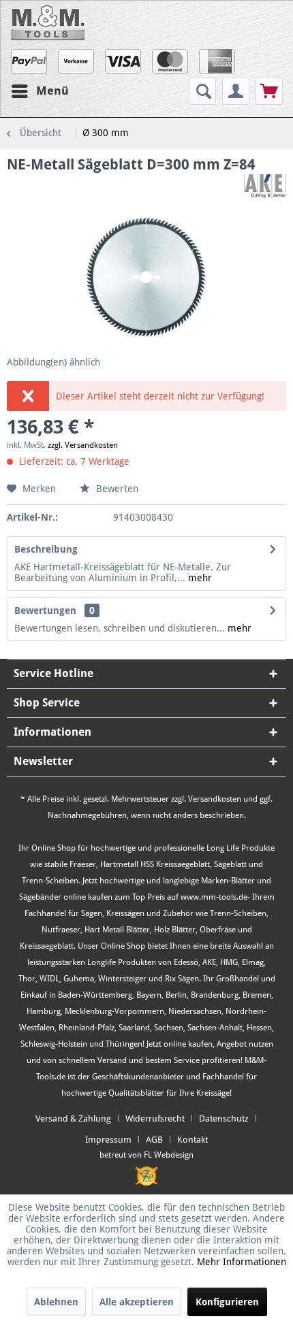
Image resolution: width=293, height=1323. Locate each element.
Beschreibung (46, 549)
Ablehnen (56, 1301)
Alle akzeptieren (136, 1301)
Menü (52, 90)
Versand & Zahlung (73, 1118)
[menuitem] (204, 91)
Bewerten (115, 488)
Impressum (108, 1139)
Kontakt (192, 1139)
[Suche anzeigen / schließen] (202, 91)
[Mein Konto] (235, 91)
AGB (154, 1139)
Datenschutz (224, 1118)
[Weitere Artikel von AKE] (265, 186)
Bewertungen (45, 610)
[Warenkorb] (269, 91)
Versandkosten (214, 799)
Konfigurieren (227, 1301)
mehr (198, 577)
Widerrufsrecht (155, 1118)
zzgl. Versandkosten (83, 445)
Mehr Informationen (241, 1261)
